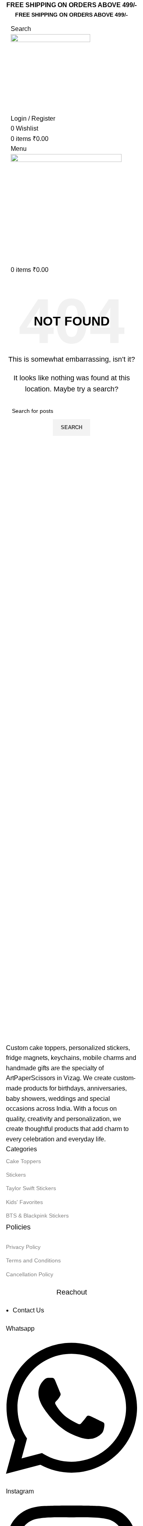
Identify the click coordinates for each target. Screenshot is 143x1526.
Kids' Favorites (24, 1202)
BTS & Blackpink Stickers (37, 1215)
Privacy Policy (23, 1247)
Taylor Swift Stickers (31, 1188)
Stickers (16, 1174)
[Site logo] (50, 73)
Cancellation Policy (29, 1274)
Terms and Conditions (33, 1260)
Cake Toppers (23, 1161)
